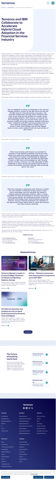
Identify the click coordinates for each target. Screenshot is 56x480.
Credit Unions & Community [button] (25, 426)
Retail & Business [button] (23, 416)
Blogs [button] (2, 442)
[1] (6, 73)
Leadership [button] (21, 447)
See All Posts (28, 332)
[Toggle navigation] (48, 3)
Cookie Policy (34, 474)
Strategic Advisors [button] (41, 428)
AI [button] (1, 426)
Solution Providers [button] (41, 426)
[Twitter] (32, 408)
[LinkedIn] (27, 408)
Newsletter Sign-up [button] (41, 433)
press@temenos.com (10, 242)
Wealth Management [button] (6, 421)
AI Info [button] (20, 461)
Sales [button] (38, 421)
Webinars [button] (3, 461)
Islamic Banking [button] (23, 428)
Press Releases (10, 7)
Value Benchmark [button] (5, 464)
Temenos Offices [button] (23, 454)
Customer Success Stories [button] (7, 447)
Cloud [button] (2, 428)
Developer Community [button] (42, 431)
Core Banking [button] (4, 416)
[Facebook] (24, 408)
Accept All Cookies (38, 477)
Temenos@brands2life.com (37, 242)
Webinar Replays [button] (5, 456)
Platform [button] (3, 423)
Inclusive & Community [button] (24, 431)
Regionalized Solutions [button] (24, 433)
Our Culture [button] (22, 451)
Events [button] (3, 459)
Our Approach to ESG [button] (24, 444)
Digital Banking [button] (5, 418)
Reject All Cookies (49, 477)
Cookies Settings (5, 477)
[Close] (53, 472)
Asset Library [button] (4, 444)
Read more (4, 288)
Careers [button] (21, 456)
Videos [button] (3, 454)
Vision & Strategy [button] (23, 442)
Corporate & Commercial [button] (25, 418)
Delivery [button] (39, 418)
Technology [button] (39, 423)
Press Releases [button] (4, 449)
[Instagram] (30, 408)
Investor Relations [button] (23, 449)
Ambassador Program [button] (6, 466)
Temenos (3, 7)
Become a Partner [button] (41, 416)
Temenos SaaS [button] (4, 431)
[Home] (8, 3)
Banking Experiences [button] (24, 423)
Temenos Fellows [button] (23, 459)
